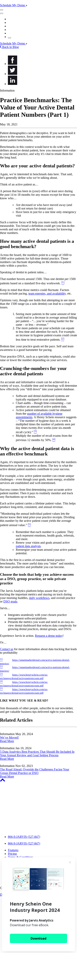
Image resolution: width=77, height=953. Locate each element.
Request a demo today (49, 635)
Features (13, 850)
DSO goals (10, 601)
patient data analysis (28, 546)
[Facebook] (12, 63)
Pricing (12, 853)
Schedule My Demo (13, 5)
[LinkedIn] (12, 83)
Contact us (6, 649)
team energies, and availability (47, 293)
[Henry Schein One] (24, 830)
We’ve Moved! (9, 737)
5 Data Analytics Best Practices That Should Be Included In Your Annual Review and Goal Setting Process (37, 753)
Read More (7, 741)
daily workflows (39, 598)
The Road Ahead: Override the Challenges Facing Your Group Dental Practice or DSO (34, 771)
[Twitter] (12, 73)
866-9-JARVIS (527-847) (24, 836)
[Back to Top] (2, 780)
